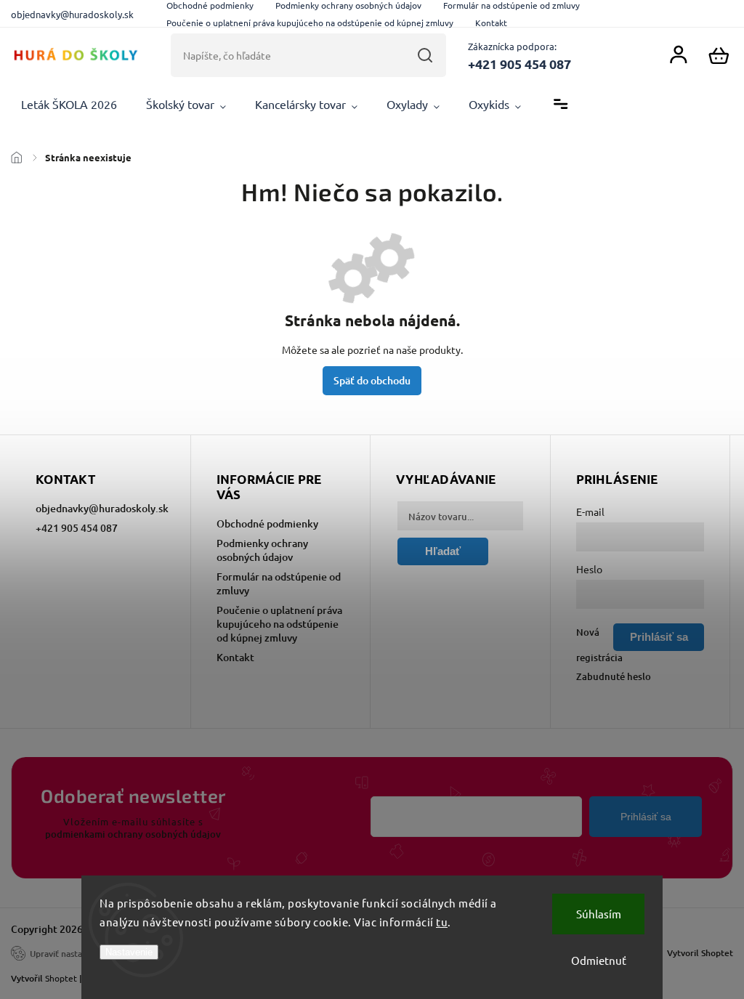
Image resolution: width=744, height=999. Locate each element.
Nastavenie (129, 952)
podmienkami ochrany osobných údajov (133, 834)
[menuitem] (69, 105)
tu (442, 922)
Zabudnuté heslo (613, 676)
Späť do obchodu (372, 380)
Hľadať (425, 55)
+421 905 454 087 (77, 528)
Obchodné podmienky (267, 523)
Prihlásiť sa (645, 816)
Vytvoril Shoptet (700, 953)
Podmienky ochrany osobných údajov (262, 550)
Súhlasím (598, 914)
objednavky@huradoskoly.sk (101, 508)
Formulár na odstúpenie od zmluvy (279, 583)
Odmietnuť (598, 960)
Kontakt (491, 22)
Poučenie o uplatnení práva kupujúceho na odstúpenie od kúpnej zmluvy (309, 22)
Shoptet (61, 978)
